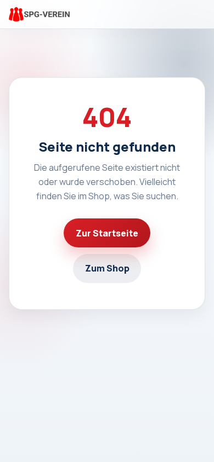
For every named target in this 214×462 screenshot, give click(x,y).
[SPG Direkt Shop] (39, 14)
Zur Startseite (107, 233)
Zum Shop (107, 268)
